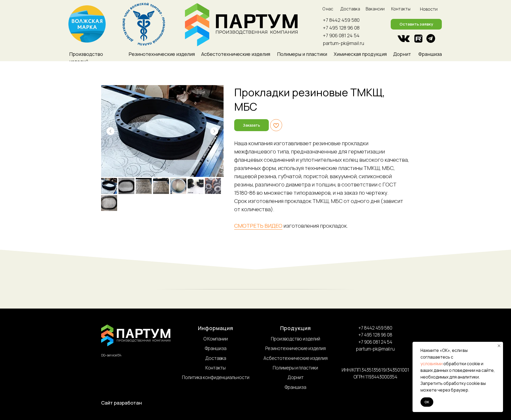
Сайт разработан (121, 403)
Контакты (400, 9)
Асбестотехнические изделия (295, 358)
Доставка (350, 9)
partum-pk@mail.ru (343, 43)
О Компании (215, 339)
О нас (328, 9)
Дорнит (402, 54)
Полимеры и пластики (295, 368)
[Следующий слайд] (214, 131)
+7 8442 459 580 (341, 20)
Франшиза (430, 54)
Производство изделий (295, 339)
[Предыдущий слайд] (110, 131)
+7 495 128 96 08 (341, 27)
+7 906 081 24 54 (341, 35)
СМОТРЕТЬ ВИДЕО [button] (258, 225)
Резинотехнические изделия (295, 348)
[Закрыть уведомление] (499, 345)
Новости (429, 9)
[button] (416, 24)
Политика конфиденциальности (215, 377)
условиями (432, 364)
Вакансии (375, 9)
